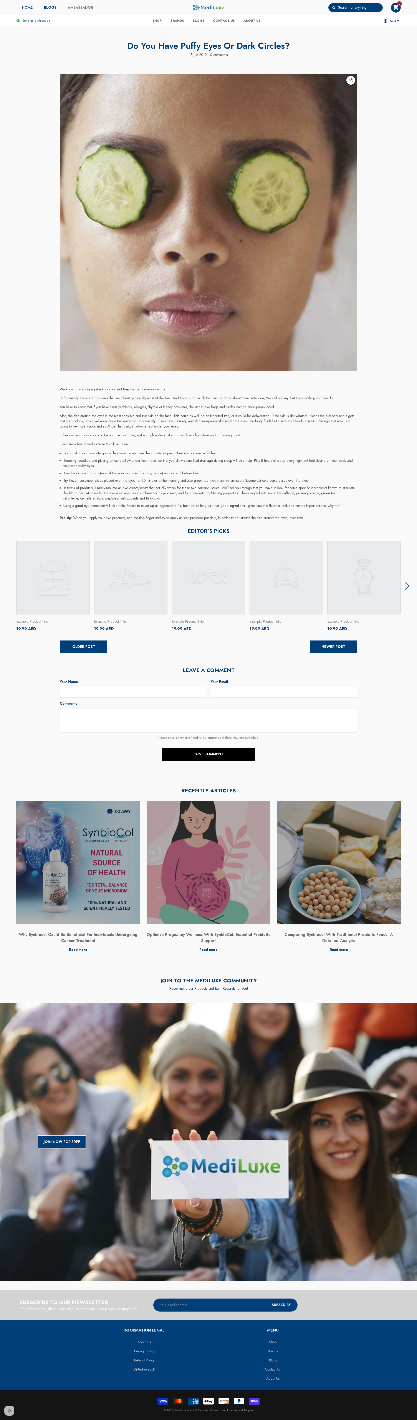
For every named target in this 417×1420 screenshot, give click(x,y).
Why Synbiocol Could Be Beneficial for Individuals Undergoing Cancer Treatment (78, 938)
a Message (42, 20)
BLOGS (50, 7)
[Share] (350, 80)
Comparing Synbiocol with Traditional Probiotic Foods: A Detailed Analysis (339, 938)
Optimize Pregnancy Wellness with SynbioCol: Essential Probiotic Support (208, 938)
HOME (27, 7)
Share (350, 80)
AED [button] (393, 20)
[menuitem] (27, 7)
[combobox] (360, 7)
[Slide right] (407, 586)
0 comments (218, 54)
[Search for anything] (355, 7)
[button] (396, 8)
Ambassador (80, 7)
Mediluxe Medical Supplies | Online (197, 1410)
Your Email (219, 681)
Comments (68, 703)
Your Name (69, 681)
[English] (385, 21)
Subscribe (281, 1304)
